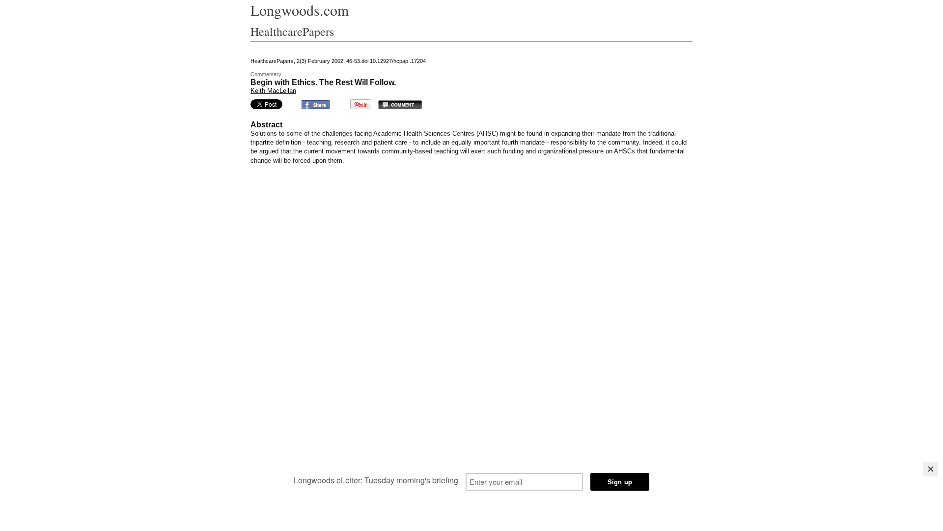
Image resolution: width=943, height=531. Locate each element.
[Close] (930, 469)
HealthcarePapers (292, 31)
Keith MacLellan (273, 90)
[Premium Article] (407, 82)
